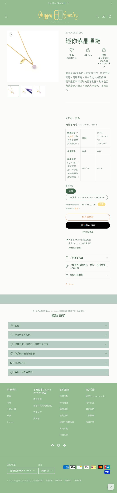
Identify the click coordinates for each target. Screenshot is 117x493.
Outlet (10, 422)
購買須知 (64, 409)
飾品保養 (37, 399)
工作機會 (90, 415)
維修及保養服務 (67, 422)
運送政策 (78, 480)
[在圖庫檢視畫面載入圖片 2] (26, 91)
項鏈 (9, 396)
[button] (6, 16)
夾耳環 (36, 418)
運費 (76, 209)
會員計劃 (64, 428)
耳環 (9, 402)
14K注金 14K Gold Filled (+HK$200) (87, 197)
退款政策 (49, 480)
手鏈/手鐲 (11, 409)
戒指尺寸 (37, 412)
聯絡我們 (90, 409)
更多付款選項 (87, 232)
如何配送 (64, 402)
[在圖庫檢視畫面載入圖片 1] (13, 91)
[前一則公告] (5, 3)
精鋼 (71, 191)
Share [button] (71, 284)
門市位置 (90, 402)
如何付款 (64, 396)
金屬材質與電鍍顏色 (42, 405)
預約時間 (64, 435)
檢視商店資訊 (75, 248)
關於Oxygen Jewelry (96, 396)
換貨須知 (64, 415)
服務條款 (68, 480)
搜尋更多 (90, 422)
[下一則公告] (111, 3)
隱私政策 (58, 480)
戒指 (9, 415)
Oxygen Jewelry (20, 481)
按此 (71, 136)
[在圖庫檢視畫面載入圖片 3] (39, 91)
